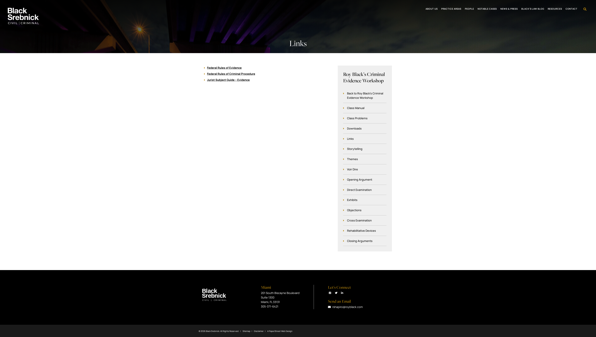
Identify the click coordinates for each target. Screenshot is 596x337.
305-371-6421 (269, 306)
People (469, 9)
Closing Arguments (359, 241)
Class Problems (357, 118)
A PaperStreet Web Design (279, 331)
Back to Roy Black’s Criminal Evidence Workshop (365, 95)
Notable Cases (487, 9)
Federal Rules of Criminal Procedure (231, 74)
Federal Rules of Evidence (224, 68)
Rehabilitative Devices (361, 230)
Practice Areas (451, 9)
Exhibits (352, 200)
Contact (571, 9)
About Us (432, 9)
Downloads (354, 128)
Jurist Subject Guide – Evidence (228, 80)
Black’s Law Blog (532, 9)
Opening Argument (359, 179)
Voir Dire (352, 169)
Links (350, 139)
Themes (352, 159)
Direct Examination (359, 190)
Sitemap (246, 331)
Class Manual (355, 108)
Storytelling (354, 149)
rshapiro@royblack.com (347, 307)
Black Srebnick (212, 331)
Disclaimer (259, 331)
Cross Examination (359, 220)
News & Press (509, 9)
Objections (354, 210)
